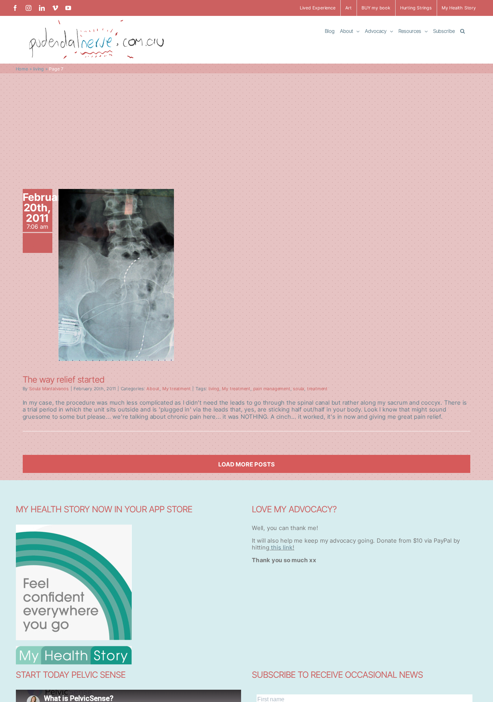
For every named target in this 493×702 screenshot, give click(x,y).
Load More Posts (246, 464)
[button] (462, 30)
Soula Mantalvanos (49, 388)
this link (281, 547)
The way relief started (63, 379)
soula (298, 388)
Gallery (116, 268)
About (153, 388)
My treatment (176, 388)
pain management (272, 388)
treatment (317, 388)
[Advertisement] (246, 127)
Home (22, 69)
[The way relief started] (116, 275)
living (38, 69)
